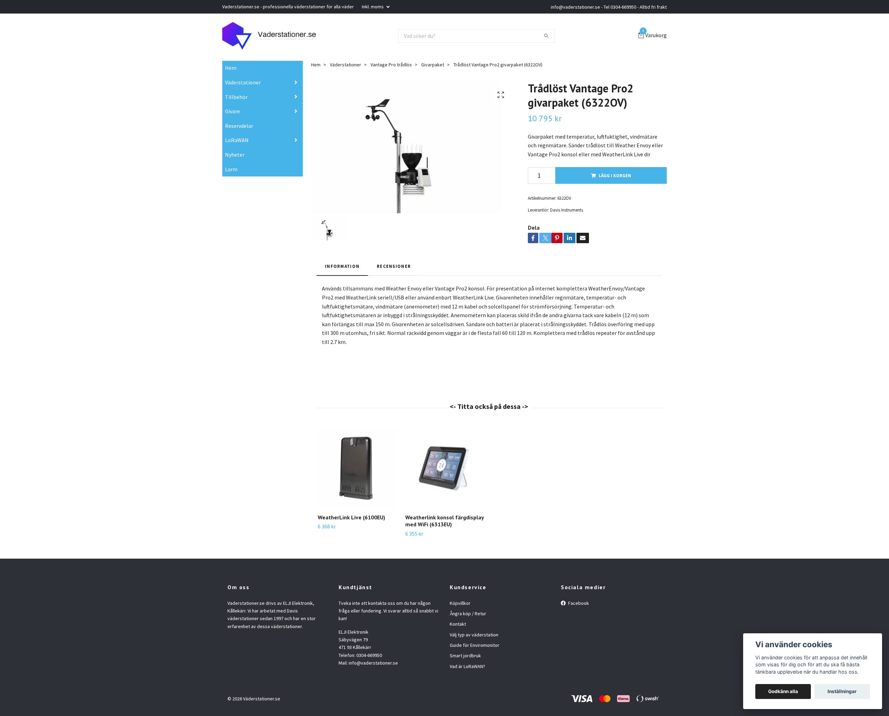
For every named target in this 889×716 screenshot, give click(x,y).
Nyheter (234, 154)
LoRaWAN (237, 140)
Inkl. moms (373, 6)
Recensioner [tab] (394, 266)
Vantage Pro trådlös (391, 64)
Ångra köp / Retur (468, 613)
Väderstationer (243, 82)
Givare (232, 111)
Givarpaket (432, 64)
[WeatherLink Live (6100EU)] (357, 468)
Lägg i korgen (615, 175)
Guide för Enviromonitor (474, 645)
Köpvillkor (460, 603)
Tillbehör (236, 96)
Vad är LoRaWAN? (467, 666)
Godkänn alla (783, 691)
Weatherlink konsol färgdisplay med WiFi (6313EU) (444, 521)
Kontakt (458, 624)
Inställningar (842, 691)
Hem (230, 67)
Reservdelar (239, 125)
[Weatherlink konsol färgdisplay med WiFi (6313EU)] (445, 468)
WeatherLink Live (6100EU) (351, 517)
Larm (231, 169)
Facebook (578, 603)
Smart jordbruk (465, 655)
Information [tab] (342, 266)
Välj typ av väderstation (474, 635)
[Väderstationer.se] (269, 36)
